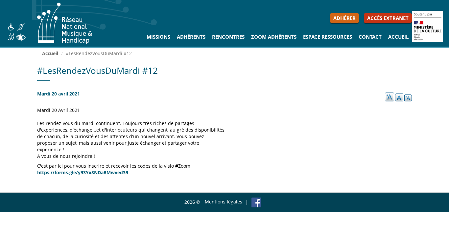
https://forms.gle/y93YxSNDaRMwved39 (82, 172)
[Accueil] (67, 23)
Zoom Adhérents (273, 36)
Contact (370, 36)
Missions (158, 36)
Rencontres (228, 36)
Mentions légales (223, 202)
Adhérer (344, 18)
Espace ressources (327, 36)
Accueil (398, 36)
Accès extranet (388, 18)
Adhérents (191, 36)
